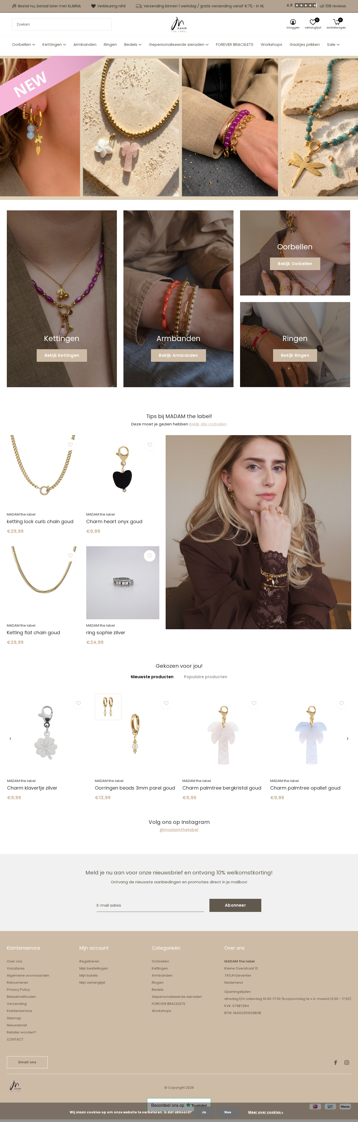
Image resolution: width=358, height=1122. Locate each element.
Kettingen (52, 44)
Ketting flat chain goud (33, 632)
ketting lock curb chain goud (40, 521)
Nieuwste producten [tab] (152, 677)
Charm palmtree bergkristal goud (221, 788)
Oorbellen (21, 44)
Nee (227, 1112)
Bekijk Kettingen (62, 355)
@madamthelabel (179, 830)
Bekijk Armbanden (178, 355)
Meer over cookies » (265, 1112)
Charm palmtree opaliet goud (305, 788)
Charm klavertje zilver (32, 788)
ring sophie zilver (105, 632)
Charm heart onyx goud (114, 521)
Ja (204, 1112)
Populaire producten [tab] (205, 677)
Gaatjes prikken (305, 44)
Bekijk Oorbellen (295, 263)
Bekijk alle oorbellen (208, 424)
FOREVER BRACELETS (234, 44)
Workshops (271, 44)
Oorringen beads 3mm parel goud (135, 788)
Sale (331, 44)
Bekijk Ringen (295, 355)
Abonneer (235, 905)
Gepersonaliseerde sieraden (176, 44)
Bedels (130, 44)
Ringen (110, 44)
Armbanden (84, 44)
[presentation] (10, 739)
